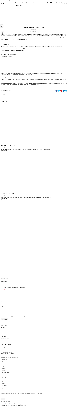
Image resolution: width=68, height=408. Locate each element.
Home (32, 18)
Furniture (35, 18)
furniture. (40, 48)
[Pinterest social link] (62, 3)
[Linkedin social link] (64, 3)
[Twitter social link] (61, 3)
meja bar (8, 80)
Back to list (34, 95)
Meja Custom (14, 274)
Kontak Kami (4, 364)
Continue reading (4, 150)
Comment (3, 289)
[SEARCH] (58, 5)
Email (2, 306)
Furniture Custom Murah (7, 193)
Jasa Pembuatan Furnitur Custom (9, 276)
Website (2, 310)
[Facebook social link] (59, 3)
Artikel (3, 366)
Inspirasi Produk (5, 363)
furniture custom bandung (6, 90)
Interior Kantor (4, 374)
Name (2, 301)
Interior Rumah (5, 377)
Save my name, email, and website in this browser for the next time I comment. (14, 316)
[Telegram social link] (66, 3)
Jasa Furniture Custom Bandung (9, 145)
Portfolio (3, 368)
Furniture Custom (4, 143)
